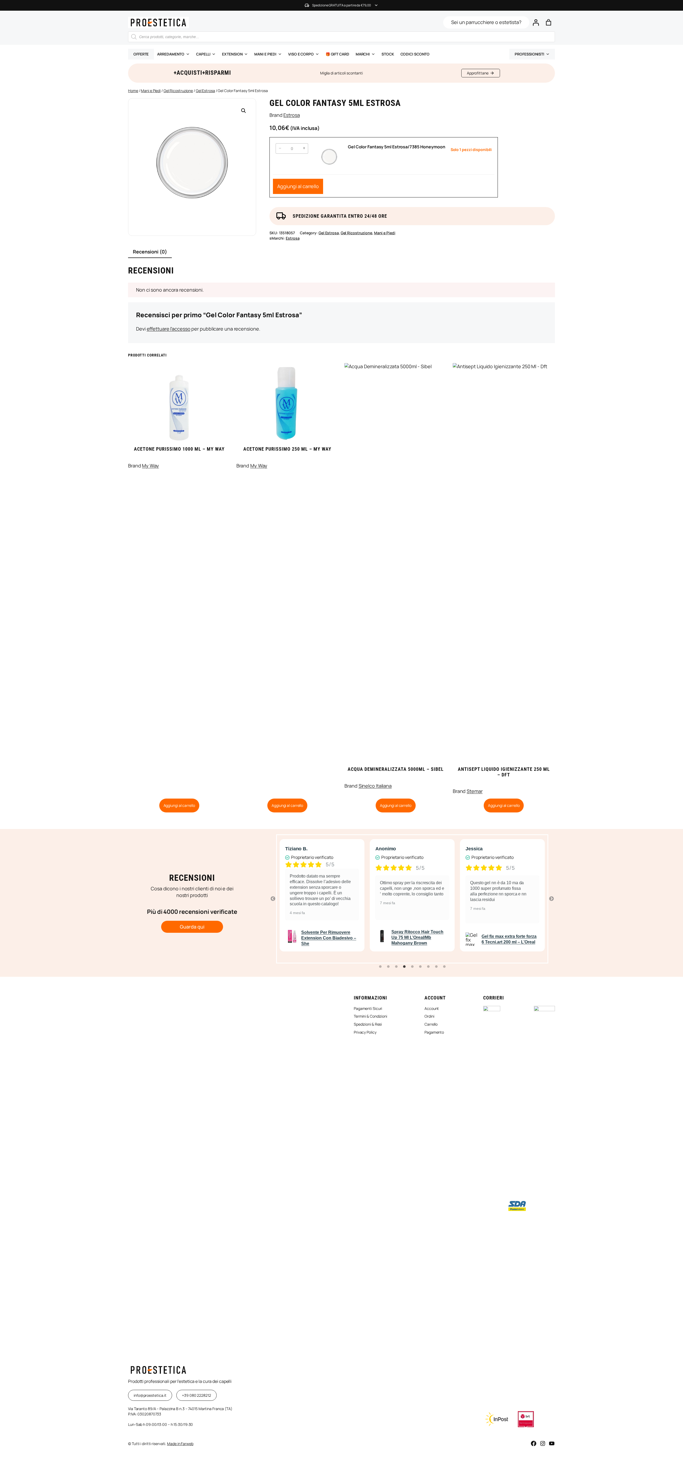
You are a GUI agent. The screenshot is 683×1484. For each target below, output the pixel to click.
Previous (273, 899)
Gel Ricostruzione (178, 90)
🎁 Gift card (337, 54)
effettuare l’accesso (168, 329)
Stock (388, 54)
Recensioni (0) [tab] (150, 251)
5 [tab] (412, 966)
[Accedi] (535, 22)
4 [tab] (404, 966)
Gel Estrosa (205, 90)
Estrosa (291, 115)
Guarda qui (192, 926)
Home (133, 90)
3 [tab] (396, 966)
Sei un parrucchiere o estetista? (486, 22)
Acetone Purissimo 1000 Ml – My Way (179, 449)
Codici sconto (415, 54)
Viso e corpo (301, 54)
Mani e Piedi (151, 90)
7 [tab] (428, 966)
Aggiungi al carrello (298, 186)
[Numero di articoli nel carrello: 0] (548, 22)
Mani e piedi (265, 54)
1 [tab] (380, 966)
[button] (243, 111)
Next (551, 899)
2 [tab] (388, 966)
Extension (232, 54)
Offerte (141, 54)
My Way (150, 465)
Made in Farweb (180, 1443)
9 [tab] (444, 966)
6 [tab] (420, 966)
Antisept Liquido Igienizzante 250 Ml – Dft (504, 772)
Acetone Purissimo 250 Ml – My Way (287, 449)
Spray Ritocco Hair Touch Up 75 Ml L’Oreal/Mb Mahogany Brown (417, 937)
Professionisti (529, 54)
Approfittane (478, 73)
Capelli (203, 54)
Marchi (363, 54)
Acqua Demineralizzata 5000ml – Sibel (396, 769)
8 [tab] (436, 966)
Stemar (474, 791)
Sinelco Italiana (375, 786)
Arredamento (170, 54)
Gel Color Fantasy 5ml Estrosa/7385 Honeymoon (396, 147)
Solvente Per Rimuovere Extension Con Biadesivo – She (328, 938)
